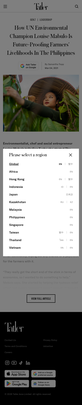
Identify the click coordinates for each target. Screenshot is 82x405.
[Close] (70, 155)
